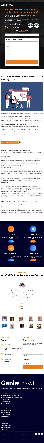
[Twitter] (42, 0)
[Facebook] (39, 0)
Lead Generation (4, 429)
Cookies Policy (28, 434)
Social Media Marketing (5, 416)
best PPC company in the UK (26, 388)
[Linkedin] (39, 434)
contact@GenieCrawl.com (9, 354)
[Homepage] (7, 6)
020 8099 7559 (7, 401)
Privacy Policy (22, 434)
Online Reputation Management (6, 425)
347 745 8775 (6, 399)
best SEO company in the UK (12, 388)
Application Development (5, 427)
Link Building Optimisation (5, 414)
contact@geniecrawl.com (26, 0)
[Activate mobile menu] (42, 4)
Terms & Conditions (15, 434)
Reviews (9, 434)
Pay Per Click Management (5, 412)
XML (6, 434)
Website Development (4, 423)
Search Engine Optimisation (6, 410)
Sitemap (2, 434)
